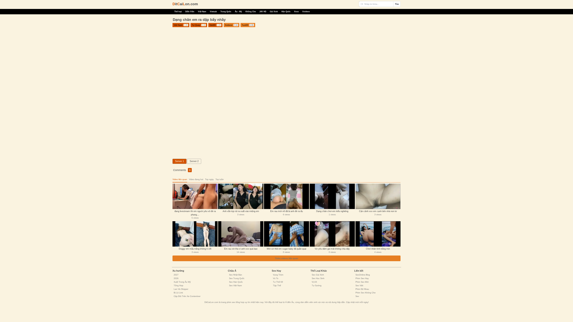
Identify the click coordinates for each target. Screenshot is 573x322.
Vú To (275, 278)
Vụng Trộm (278, 275)
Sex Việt (359, 285)
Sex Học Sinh (318, 278)
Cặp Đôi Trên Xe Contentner (187, 296)
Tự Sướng (316, 285)
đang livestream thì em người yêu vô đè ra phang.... (195, 213)
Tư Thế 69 (278, 282)
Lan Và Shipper (181, 289)
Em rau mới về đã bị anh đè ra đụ (286, 211)
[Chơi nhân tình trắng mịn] (378, 234)
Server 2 (194, 161)
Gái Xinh (274, 11)
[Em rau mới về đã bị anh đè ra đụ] (286, 196)
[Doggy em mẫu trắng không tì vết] (195, 234)
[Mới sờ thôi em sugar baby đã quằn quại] (286, 234)
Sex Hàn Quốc (236, 282)
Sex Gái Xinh (318, 275)
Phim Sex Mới (362, 282)
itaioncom (185, 4)
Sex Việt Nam (235, 285)
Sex (357, 296)
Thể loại (178, 11)
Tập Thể (277, 285)
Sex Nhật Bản (235, 275)
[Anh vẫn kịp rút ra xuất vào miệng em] (240, 196)
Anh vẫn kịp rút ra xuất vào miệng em (241, 211)
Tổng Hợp (178, 285)
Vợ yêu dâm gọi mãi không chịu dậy (332, 248)
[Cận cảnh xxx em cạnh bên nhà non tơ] (378, 196)
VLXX (314, 282)
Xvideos (306, 11)
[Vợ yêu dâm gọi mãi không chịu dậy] (332, 234)
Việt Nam (202, 11)
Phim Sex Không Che (365, 292)
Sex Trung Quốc (236, 278)
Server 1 (179, 161)
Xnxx (296, 11)
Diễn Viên (189, 11)
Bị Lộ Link (178, 292)
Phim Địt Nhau (362, 289)
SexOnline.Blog (362, 275)
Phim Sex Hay (362, 278)
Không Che (250, 11)
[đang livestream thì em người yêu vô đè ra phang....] (195, 196)
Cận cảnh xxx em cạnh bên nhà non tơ (378, 211)
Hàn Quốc (286, 11)
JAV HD (262, 11)
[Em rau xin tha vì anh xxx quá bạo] (240, 234)
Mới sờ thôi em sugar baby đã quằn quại (286, 248)
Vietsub (213, 11)
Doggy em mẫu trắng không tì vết (195, 248)
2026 (176, 278)
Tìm (397, 4)
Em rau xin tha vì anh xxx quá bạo (240, 248)
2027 (176, 275)
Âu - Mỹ (238, 11)
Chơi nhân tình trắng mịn (378, 248)
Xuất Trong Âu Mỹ (182, 282)
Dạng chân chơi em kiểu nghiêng (332, 211)
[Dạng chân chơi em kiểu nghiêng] (332, 196)
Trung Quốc (225, 11)
